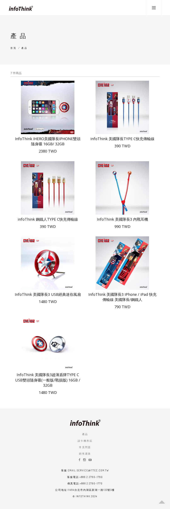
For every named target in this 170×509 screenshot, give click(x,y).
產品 (85, 434)
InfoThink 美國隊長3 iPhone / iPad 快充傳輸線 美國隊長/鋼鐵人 (122, 297)
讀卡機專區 (85, 440)
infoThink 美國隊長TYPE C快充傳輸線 (122, 138)
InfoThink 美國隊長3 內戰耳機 (122, 219)
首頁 (13, 48)
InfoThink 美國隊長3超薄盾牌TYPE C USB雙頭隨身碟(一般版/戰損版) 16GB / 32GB (47, 379)
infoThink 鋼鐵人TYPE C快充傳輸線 (48, 219)
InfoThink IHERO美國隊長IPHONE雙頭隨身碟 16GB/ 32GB (47, 141)
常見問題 (85, 447)
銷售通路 (85, 453)
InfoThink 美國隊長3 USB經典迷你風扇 (48, 294)
